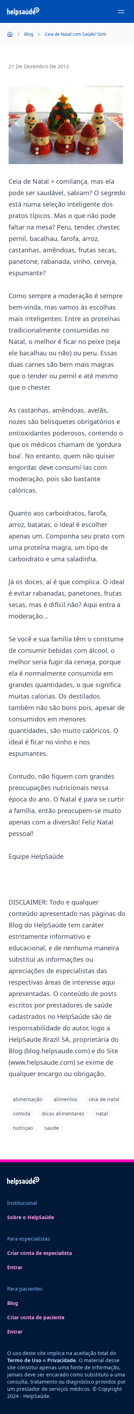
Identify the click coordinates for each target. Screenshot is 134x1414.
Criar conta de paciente (35, 1317)
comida (21, 1113)
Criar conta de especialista (39, 1253)
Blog (12, 1303)
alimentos (65, 1099)
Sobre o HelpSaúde (30, 1217)
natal (102, 1113)
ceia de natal (104, 1099)
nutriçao (23, 1127)
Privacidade (61, 1360)
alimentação (27, 1099)
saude (51, 1127)
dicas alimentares (63, 1113)
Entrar (15, 1267)
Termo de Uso (24, 1360)
